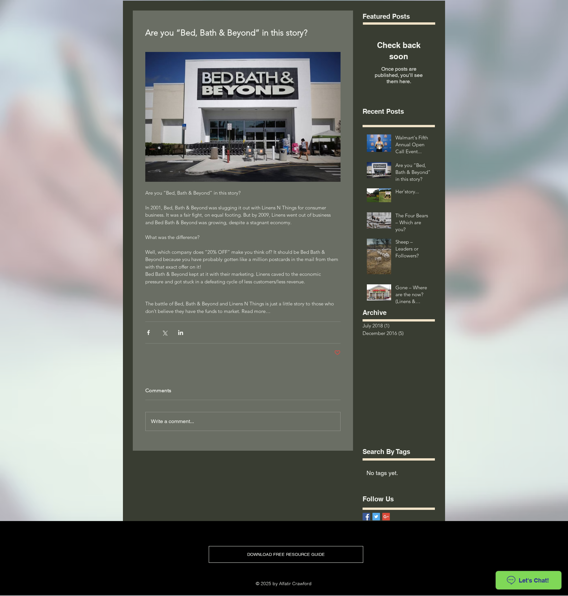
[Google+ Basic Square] (386, 516)
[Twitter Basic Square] (376, 516)
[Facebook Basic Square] (366, 516)
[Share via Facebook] (148, 332)
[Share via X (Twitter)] (164, 332)
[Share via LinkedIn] (181, 332)
